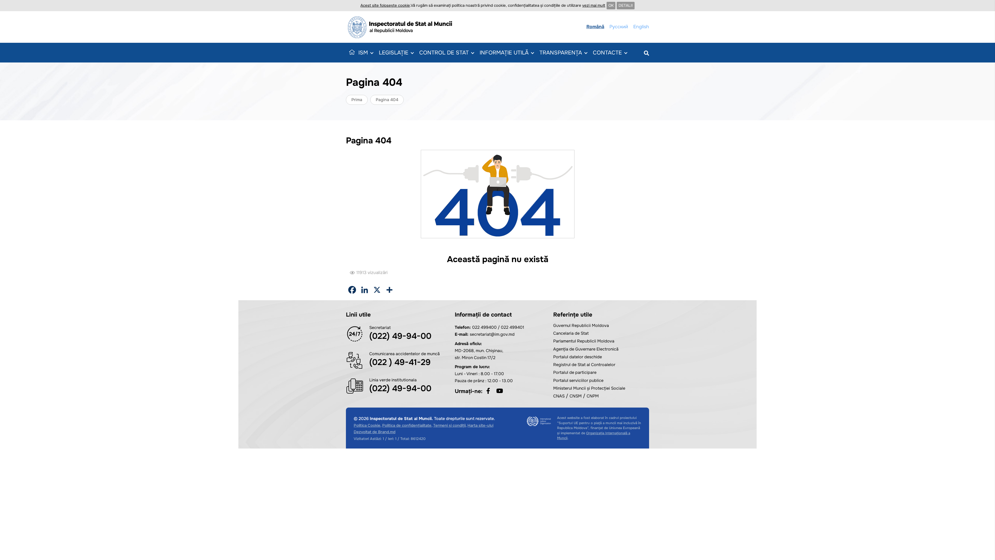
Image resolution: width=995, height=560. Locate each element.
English (641, 27)
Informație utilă (504, 52)
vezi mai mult (593, 5)
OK (611, 5)
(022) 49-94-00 (400, 336)
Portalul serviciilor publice (578, 380)
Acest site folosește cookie (385, 5)
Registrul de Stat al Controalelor (584, 364)
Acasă (351, 53)
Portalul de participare (574, 372)
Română (595, 27)
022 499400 (484, 327)
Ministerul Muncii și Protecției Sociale (589, 388)
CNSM (576, 396)
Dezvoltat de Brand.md (374, 432)
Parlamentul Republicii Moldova (583, 341)
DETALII (626, 5)
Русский (618, 27)
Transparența (560, 52)
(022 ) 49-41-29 (400, 362)
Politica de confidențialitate (406, 425)
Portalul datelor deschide (577, 357)
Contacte (607, 52)
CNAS (559, 396)
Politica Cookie (367, 425)
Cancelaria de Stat (571, 333)
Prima (356, 99)
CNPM (593, 396)
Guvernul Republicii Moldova (581, 325)
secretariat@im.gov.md (492, 334)
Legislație (393, 52)
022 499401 (512, 327)
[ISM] (401, 26)
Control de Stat (444, 52)
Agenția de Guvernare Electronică (586, 349)
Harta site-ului (480, 425)
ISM (363, 52)
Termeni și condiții (449, 425)
